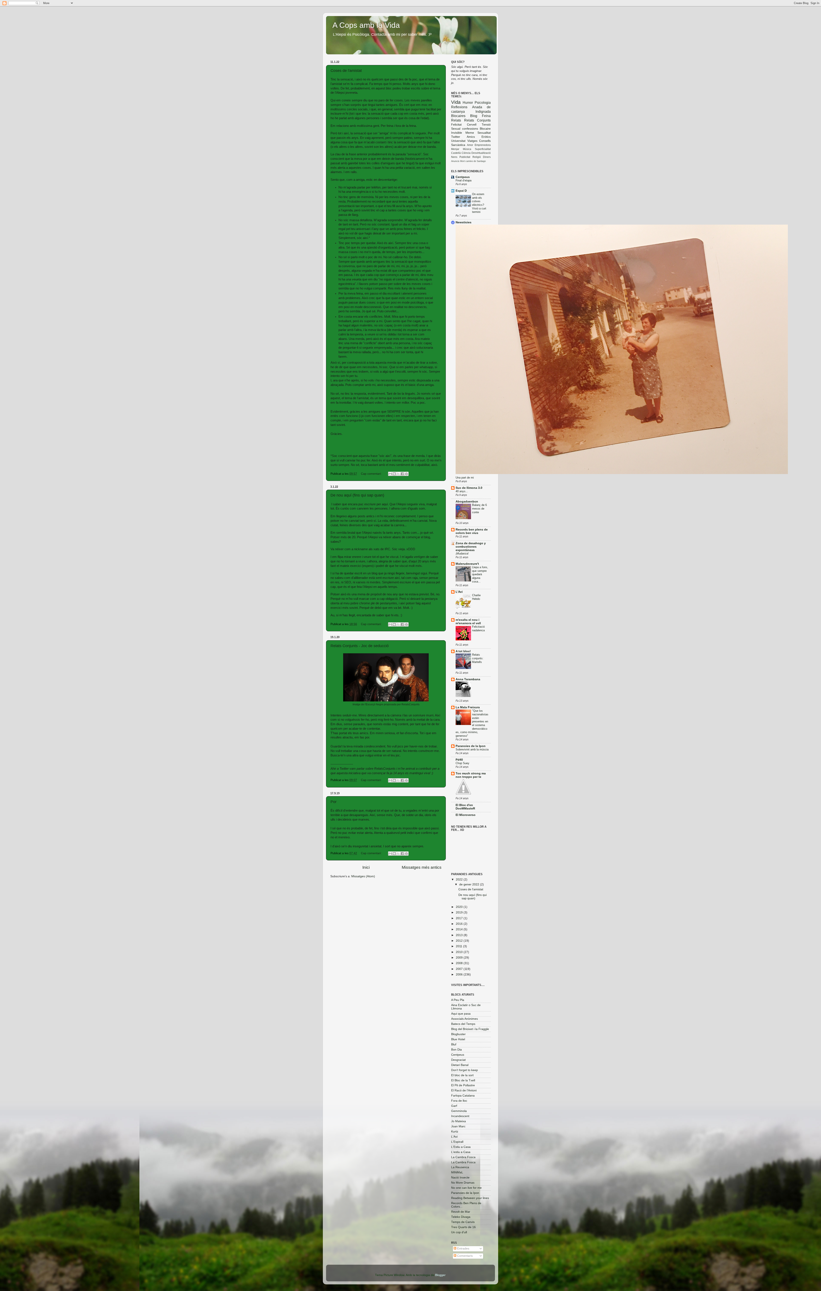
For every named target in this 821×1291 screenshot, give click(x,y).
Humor (468, 102)
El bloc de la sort (462, 1075)
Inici (366, 867)
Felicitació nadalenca (478, 628)
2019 (460, 912)
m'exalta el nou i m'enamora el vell (468, 621)
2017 (460, 918)
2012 (460, 940)
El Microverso (465, 815)
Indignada (483, 111)
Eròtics (486, 136)
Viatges (472, 140)
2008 (460, 963)
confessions (470, 128)
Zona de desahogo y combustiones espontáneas (471, 547)
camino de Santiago (475, 161)
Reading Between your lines (470, 1198)
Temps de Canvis (463, 1222)
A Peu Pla (457, 1000)
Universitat (458, 140)
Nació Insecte (460, 1177)
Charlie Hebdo (476, 597)
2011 (459, 946)
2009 (460, 957)
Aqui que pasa (461, 1013)
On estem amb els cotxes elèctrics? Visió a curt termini (479, 203)
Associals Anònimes (464, 1018)
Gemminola (459, 1111)
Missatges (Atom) (363, 876)
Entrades (462, 1248)
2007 (460, 969)
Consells (485, 140)
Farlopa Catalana (463, 1095)
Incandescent (460, 1116)
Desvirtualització (481, 152)
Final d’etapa (463, 180)
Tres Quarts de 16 (463, 1227)
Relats (456, 120)
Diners (487, 157)
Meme (469, 132)
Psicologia (483, 102)
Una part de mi (465, 477)
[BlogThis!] (394, 474)
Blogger (440, 1275)
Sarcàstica (458, 145)
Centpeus (463, 177)
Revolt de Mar (460, 1211)
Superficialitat (483, 149)
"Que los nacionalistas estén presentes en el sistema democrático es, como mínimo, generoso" (472, 723)
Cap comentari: (371, 473)
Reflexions (459, 107)
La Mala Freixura (468, 707)
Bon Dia (456, 1049)
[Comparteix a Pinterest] (406, 474)
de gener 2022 (469, 884)
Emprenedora (483, 145)
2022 (460, 879)
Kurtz (454, 1131)
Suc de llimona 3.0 (469, 487)
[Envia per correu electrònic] (390, 474)
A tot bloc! (463, 651)
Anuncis (455, 161)
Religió (477, 157)
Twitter (455, 136)
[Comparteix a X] (398, 474)
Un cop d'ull (459, 1232)
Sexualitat (484, 132)
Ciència (466, 152)
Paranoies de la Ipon (471, 746)
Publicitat (464, 157)
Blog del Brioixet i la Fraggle (470, 1029)
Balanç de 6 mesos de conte (479, 508)
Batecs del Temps (463, 1024)
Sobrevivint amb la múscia (472, 749)
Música (467, 149)
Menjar (455, 149)
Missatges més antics (422, 867)
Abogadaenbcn (467, 501)
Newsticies (463, 222)
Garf (454, 1105)
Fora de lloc (459, 1100)
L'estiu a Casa (460, 1152)
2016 (460, 923)
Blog (473, 116)
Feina (486, 116)
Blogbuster (458, 1034)
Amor (470, 145)
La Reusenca (460, 1167)
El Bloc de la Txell (463, 1080)
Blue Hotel (458, 1039)
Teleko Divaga (460, 1216)
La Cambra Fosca (463, 1157)
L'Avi (459, 591)
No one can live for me (466, 1187)
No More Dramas (462, 1182)
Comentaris (464, 1255)
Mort (462, 161)
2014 (460, 929)
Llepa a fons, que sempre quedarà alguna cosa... (480, 574)
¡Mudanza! (462, 553)
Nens (454, 157)
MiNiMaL (457, 1172)
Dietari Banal (459, 1065)
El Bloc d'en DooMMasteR (465, 806)
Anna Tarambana (468, 679)
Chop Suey (462, 763)
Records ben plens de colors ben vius (472, 531)
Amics (471, 136)
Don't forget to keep (464, 1070)
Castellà (456, 152)
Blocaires (458, 116)
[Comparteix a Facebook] (402, 474)
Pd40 (459, 759)
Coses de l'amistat (346, 70)
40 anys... (462, 491)
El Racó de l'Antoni (464, 1090)
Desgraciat (458, 1059)
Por (334, 802)
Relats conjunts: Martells (477, 658)
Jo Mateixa (458, 1121)
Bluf (453, 1044)
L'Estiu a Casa (461, 1147)
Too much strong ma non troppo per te (471, 775)
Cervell (471, 124)
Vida (456, 102)
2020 (460, 907)
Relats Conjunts (477, 120)
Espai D (461, 190)
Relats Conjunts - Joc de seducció (360, 646)
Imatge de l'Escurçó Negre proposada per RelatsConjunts (386, 704)
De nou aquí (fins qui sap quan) (357, 495)
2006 (460, 974)
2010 (460, 952)
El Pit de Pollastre (463, 1085)
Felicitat (456, 124)
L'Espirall (457, 1141)
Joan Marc (458, 1126)
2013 (460, 935)
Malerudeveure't (467, 563)
